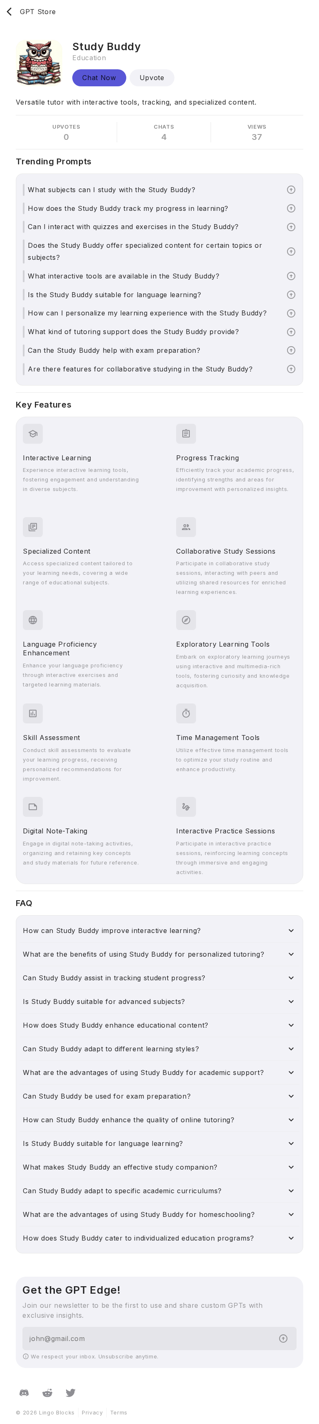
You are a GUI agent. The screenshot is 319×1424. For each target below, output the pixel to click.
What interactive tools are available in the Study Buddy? (123, 276)
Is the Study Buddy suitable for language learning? (114, 295)
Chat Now (99, 77)
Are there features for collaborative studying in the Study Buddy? (140, 369)
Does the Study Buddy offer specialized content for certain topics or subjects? (145, 251)
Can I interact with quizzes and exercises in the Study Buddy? (133, 226)
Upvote (152, 77)
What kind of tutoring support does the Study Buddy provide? (133, 331)
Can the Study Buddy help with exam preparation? (114, 350)
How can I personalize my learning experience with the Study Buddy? (147, 313)
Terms (119, 1412)
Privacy (92, 1412)
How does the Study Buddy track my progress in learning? (128, 208)
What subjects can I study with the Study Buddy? (111, 190)
